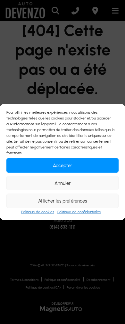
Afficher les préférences (62, 201)
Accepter (62, 165)
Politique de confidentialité (79, 212)
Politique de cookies (37, 212)
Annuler (62, 183)
